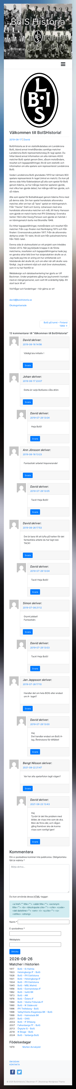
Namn (13, 921)
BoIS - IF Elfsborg (26, 1021)
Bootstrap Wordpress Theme (52, 1082)
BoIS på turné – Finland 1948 (55, 324)
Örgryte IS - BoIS (26, 1028)
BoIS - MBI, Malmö (27, 985)
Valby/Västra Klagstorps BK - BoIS (35, 1012)
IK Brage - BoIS (25, 1031)
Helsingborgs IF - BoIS (29, 972)
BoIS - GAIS (24, 1018)
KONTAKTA (14, 1064)
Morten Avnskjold (31, 1047)
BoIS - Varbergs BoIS (28, 1035)
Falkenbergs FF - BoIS (29, 1025)
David (27, 139)
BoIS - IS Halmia (26, 968)
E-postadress (17, 928)
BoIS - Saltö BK (25, 992)
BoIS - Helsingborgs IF (29, 978)
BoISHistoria (19, 1082)
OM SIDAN (14, 1061)
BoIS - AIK (23, 995)
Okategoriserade (18, 305)
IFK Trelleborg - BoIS (28, 1008)
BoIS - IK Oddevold (27, 1005)
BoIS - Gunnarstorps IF (29, 988)
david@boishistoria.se (20, 299)
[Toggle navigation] (63, 64)
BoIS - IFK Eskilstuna (28, 975)
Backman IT (32, 1082)
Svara (28, 365)
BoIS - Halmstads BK (28, 1015)
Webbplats (14, 939)
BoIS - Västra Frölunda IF (30, 1002)
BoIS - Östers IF (26, 998)
